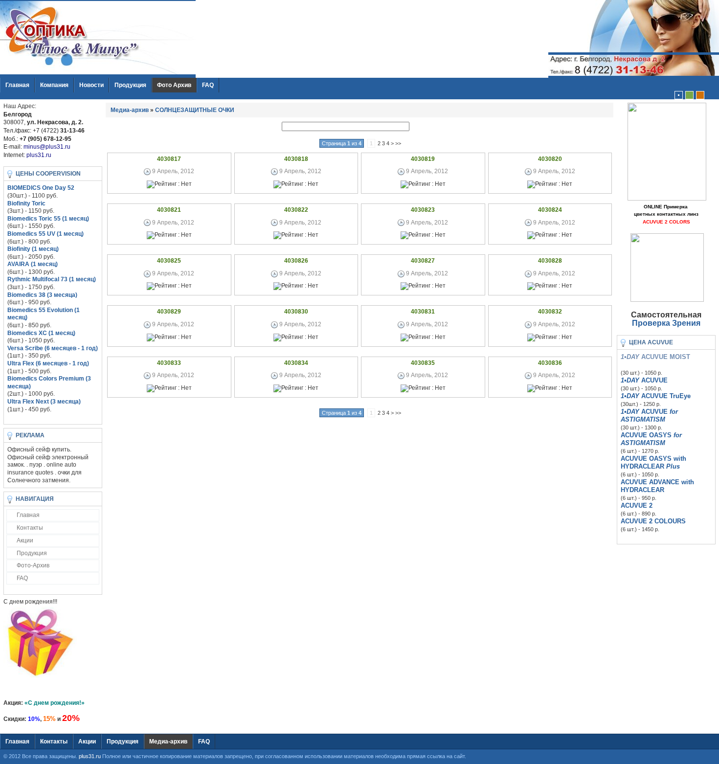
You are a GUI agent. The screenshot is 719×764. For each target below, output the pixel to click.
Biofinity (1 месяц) (33, 249)
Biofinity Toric (26, 203)
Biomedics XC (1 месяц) (41, 333)
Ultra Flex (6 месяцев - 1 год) (48, 363)
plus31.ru (90, 756)
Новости (91, 85)
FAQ (208, 85)
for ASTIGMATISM (649, 415)
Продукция (130, 85)
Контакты (30, 527)
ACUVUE (653, 380)
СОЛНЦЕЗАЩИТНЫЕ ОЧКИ (194, 110)
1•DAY (630, 380)
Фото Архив (174, 85)
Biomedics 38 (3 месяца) (42, 295)
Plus (673, 466)
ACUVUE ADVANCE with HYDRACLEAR (657, 486)
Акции (25, 540)
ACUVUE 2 (636, 505)
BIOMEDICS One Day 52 (40, 187)
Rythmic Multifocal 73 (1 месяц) (51, 279)
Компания (54, 85)
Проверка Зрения (666, 323)
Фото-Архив (33, 565)
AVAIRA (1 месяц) (32, 264)
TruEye (680, 396)
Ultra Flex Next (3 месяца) (44, 401)
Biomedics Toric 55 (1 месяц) (48, 218)
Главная (17, 85)
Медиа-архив (130, 110)
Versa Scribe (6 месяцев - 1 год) (52, 348)
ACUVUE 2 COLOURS (653, 521)
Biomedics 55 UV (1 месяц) (45, 233)
